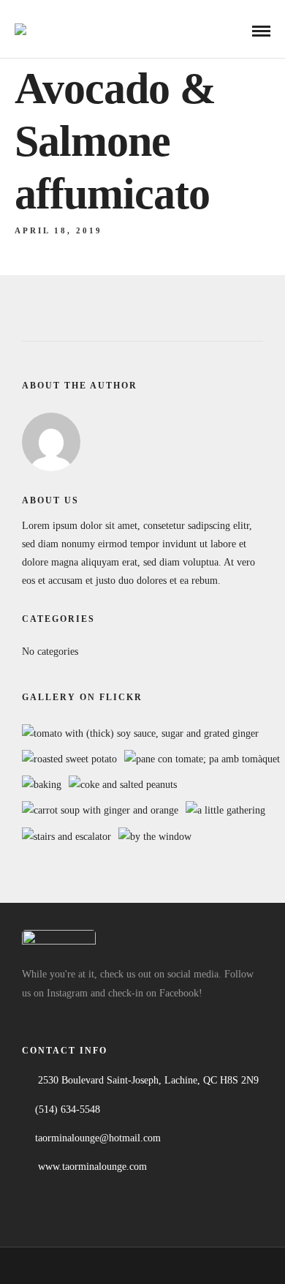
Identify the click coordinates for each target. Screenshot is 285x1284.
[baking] (41, 784)
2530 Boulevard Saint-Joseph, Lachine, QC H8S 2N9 (148, 1080)
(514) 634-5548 (67, 1109)
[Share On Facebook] (43, 1225)
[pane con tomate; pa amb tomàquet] (202, 759)
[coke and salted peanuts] (123, 784)
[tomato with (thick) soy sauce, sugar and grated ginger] (140, 733)
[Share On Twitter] (64, 1225)
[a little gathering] (225, 810)
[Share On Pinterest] (85, 1225)
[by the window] (154, 836)
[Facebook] (36, 1016)
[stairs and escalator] (66, 836)
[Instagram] (65, 1016)
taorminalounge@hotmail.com (98, 1138)
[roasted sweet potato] (69, 759)
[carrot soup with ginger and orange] (100, 810)
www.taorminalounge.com (92, 1166)
